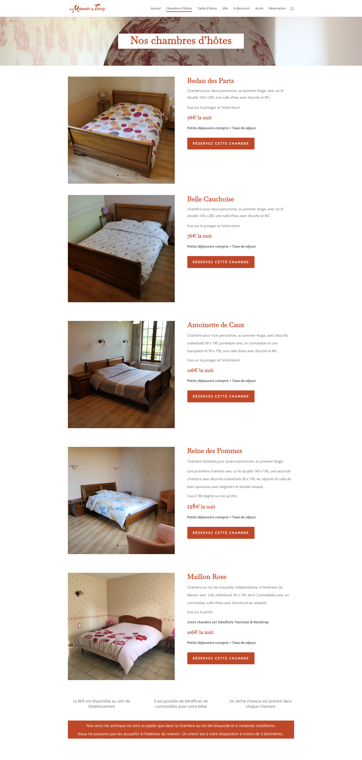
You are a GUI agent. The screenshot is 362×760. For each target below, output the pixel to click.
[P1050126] (121, 301)
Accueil (156, 8)
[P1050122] (121, 427)
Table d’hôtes (207, 8)
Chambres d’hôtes (179, 8)
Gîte (225, 8)
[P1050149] (121, 553)
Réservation (277, 8)
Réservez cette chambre (221, 143)
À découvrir (242, 8)
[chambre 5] (121, 679)
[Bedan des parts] (121, 182)
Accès (259, 8)
